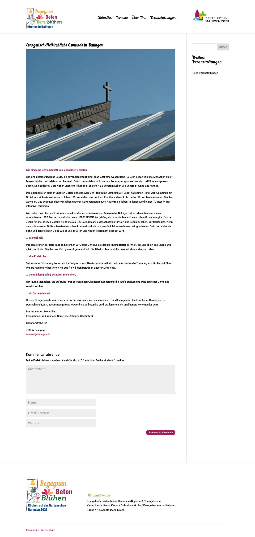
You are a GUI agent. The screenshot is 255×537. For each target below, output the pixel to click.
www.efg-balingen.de (38, 334)
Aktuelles (105, 18)
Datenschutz (47, 530)
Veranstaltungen (163, 18)
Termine (122, 18)
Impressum (32, 530)
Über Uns (139, 18)
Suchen (223, 47)
